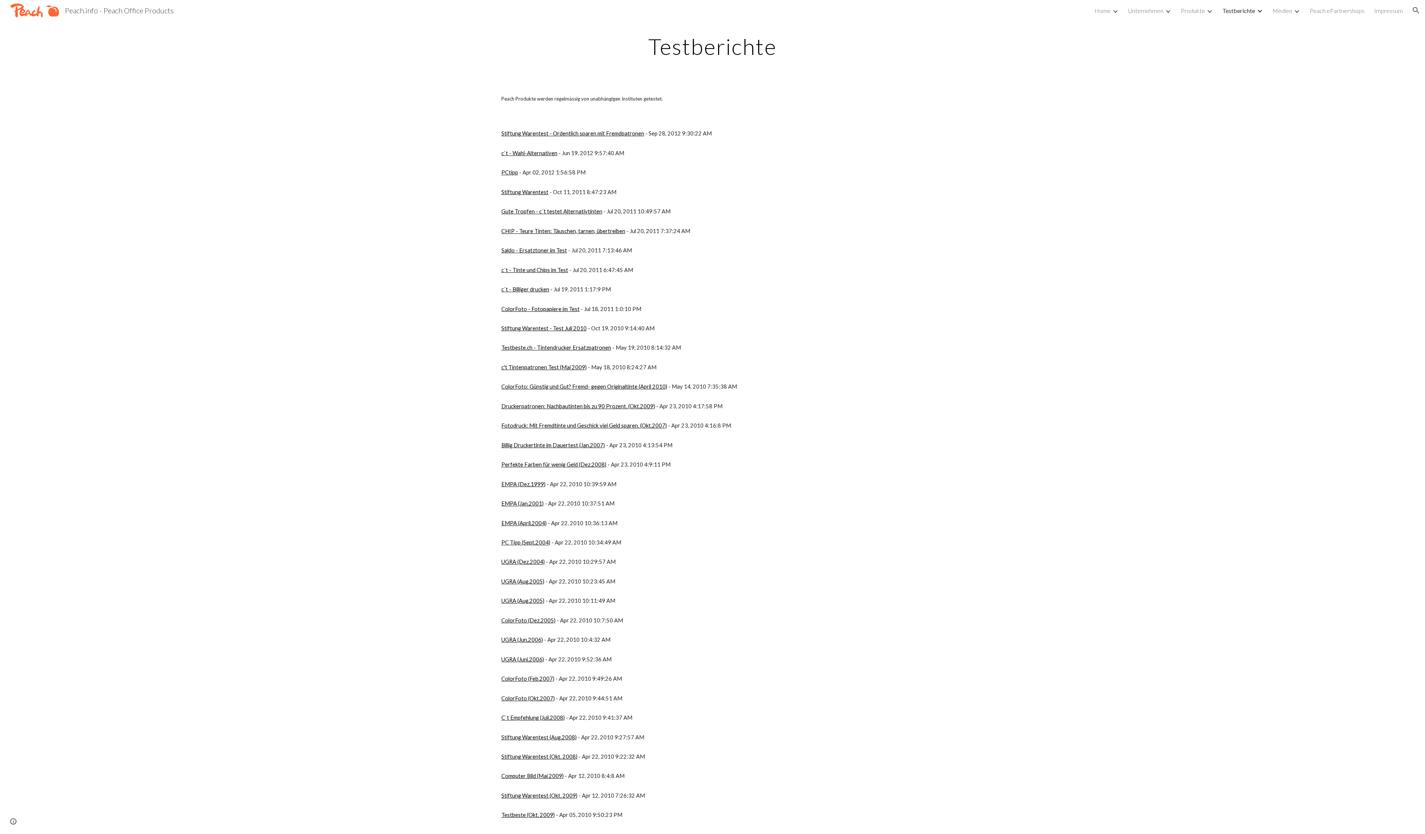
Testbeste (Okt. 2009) (528, 815)
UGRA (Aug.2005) (522, 581)
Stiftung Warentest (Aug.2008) (539, 737)
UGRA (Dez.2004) (523, 562)
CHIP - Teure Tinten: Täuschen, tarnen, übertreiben (563, 231)
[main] (712, 46)
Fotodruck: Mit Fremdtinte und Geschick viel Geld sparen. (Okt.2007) (584, 425)
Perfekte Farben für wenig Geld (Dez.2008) (553, 464)
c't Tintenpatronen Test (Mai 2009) (544, 367)
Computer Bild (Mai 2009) (532, 776)
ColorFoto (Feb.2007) (527, 679)
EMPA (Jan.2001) (522, 503)
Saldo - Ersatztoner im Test (534, 250)
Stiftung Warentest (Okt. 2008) (539, 756)
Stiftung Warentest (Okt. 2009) (539, 795)
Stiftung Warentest (524, 192)
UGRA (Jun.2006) (522, 640)
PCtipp (509, 172)
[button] (1416, 10)
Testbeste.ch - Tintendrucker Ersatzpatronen (556, 347)
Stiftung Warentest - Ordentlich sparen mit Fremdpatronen (572, 133)
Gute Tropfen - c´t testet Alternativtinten (551, 211)
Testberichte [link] (1238, 10)
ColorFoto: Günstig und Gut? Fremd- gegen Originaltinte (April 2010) (584, 386)
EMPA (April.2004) (524, 523)
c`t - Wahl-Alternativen (529, 153)
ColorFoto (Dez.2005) (528, 620)
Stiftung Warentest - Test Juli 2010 (544, 328)
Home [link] (1102, 10)
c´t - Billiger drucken (525, 289)
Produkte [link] (1193, 10)
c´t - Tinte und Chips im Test (534, 270)
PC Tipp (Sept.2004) (525, 542)
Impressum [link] (1388, 10)
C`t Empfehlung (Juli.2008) (533, 717)
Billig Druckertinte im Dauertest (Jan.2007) (553, 445)
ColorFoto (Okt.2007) (528, 698)
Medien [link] (1282, 10)
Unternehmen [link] (1145, 10)
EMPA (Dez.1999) (523, 484)
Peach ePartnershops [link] (1337, 10)
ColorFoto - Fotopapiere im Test (540, 309)
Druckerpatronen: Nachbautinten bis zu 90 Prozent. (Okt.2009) (578, 406)
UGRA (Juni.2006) (522, 659)
